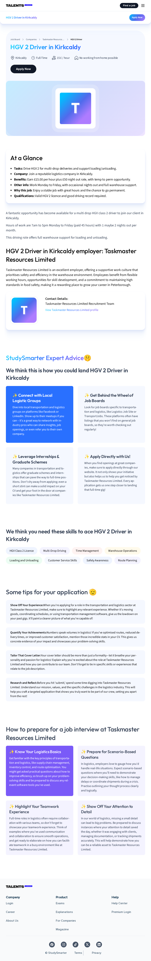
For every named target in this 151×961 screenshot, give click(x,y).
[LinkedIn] (99, 944)
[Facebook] (52, 944)
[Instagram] (64, 944)
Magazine (62, 929)
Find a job (129, 5)
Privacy (96, 953)
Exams (60, 903)
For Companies (66, 921)
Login (9, 903)
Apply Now (137, 17)
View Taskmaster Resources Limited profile (71, 310)
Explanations (64, 912)
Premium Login (121, 912)
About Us (12, 921)
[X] (87, 944)
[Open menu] (143, 5)
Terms (78, 953)
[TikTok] (75, 944)
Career (10, 912)
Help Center (119, 903)
